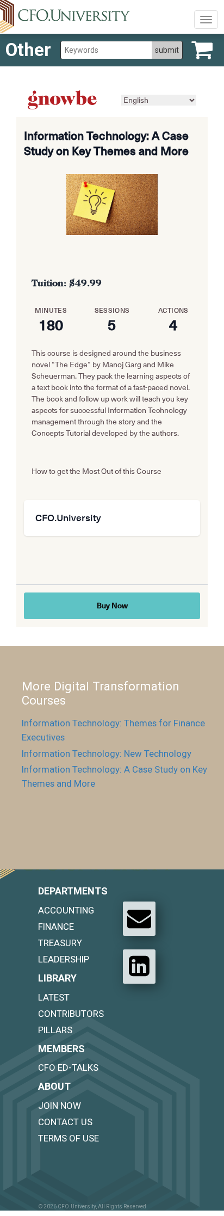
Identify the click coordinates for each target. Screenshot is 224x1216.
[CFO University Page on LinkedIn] (139, 966)
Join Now (59, 1105)
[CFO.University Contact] (139, 918)
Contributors (71, 1013)
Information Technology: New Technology (106, 753)
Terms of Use (68, 1138)
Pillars (55, 1029)
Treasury (60, 942)
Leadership (63, 959)
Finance (56, 926)
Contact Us (65, 1121)
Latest (54, 997)
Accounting (66, 910)
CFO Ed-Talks (68, 1067)
